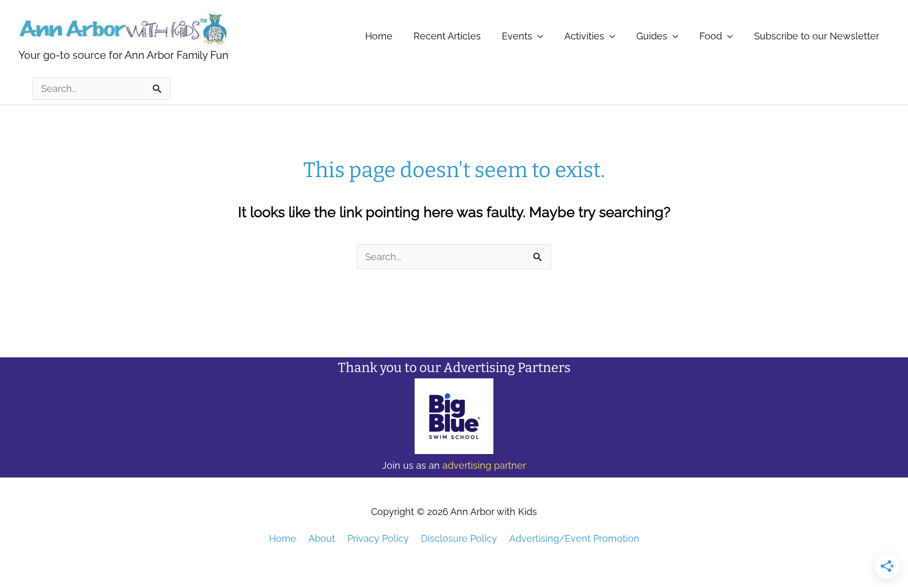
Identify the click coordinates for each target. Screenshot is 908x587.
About (321, 538)
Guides (651, 36)
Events (517, 36)
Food (710, 36)
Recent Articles (447, 36)
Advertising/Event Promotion (574, 538)
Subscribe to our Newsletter (816, 36)
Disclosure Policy (459, 538)
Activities (584, 36)
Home (379, 36)
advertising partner (484, 465)
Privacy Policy (378, 538)
